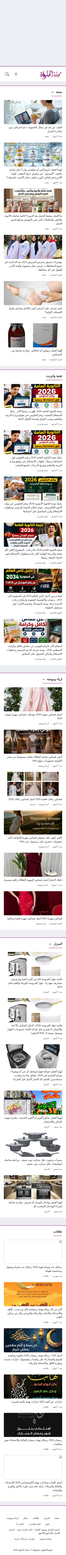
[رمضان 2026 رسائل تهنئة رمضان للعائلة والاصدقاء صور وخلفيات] (33, 1432)
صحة (59, 92)
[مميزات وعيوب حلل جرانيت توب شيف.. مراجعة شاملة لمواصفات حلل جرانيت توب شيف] (33, 1152)
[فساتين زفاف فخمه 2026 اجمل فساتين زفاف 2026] (33, 789)
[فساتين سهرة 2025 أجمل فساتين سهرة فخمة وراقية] (33, 908)
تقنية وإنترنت (42, 424)
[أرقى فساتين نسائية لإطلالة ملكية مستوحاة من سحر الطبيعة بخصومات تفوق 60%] (33, 749)
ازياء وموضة (54, 679)
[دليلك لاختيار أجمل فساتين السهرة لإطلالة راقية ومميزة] (33, 870)
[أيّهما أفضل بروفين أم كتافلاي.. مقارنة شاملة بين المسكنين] (33, 342)
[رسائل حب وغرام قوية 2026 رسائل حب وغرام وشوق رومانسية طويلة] (33, 1259)
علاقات (46, 1276)
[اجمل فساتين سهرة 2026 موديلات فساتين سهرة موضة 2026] (33, 706)
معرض (33, 804)
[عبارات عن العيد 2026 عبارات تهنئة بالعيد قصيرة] (33, 1391)
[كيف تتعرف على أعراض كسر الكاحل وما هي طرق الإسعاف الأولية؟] (33, 300)
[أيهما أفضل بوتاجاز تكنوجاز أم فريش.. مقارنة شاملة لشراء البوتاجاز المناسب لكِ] (33, 1194)
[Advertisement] (33, 33)
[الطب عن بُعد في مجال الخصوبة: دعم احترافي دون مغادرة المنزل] (33, 119)
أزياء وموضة (43, 723)
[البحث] (7, 74)
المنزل (58, 943)
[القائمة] (16, 74)
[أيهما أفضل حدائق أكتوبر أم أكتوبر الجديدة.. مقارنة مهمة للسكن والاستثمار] (33, 1110)
